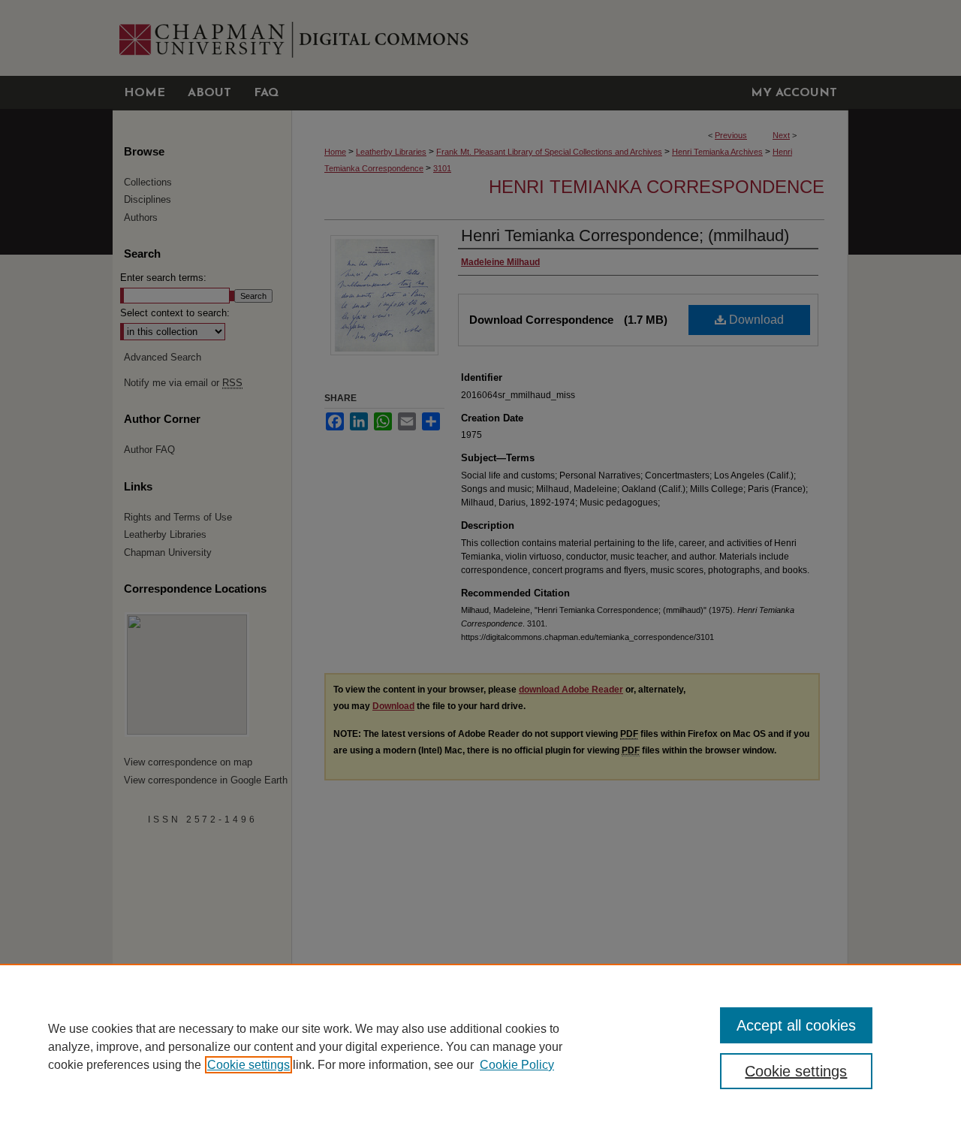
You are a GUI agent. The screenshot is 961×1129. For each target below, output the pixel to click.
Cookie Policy (517, 1064)
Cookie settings (248, 1064)
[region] (480, 1046)
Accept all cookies (796, 1025)
